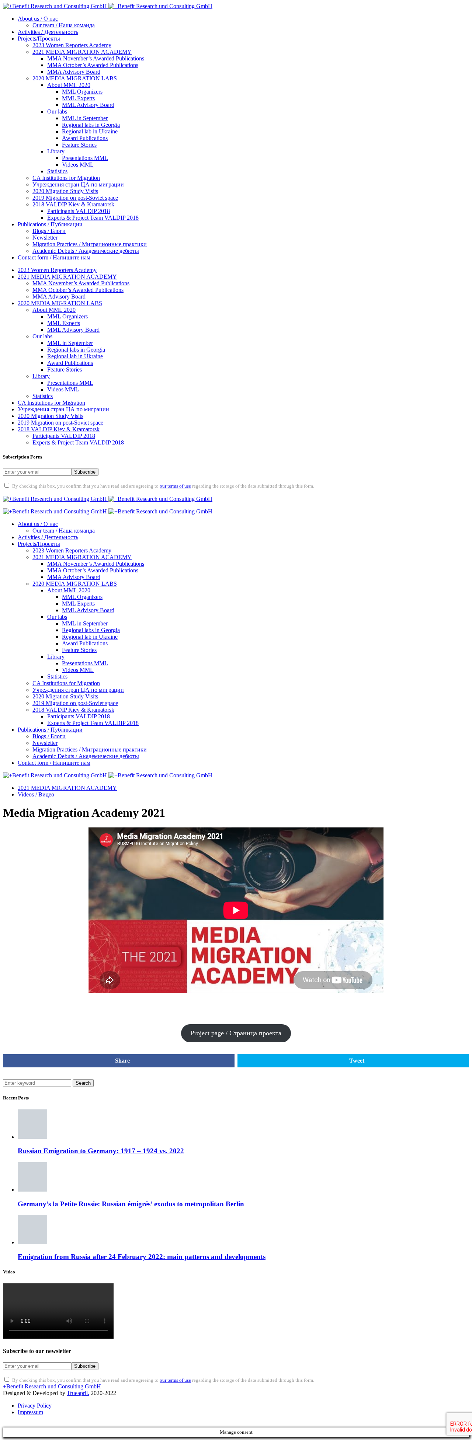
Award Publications (85, 138)
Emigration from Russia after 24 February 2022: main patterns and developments (142, 1257)
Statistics (57, 171)
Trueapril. (78, 1393)
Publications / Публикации (50, 224)
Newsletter (45, 237)
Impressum (30, 1412)
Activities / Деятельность (48, 32)
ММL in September (85, 118)
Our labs (57, 111)
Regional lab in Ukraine (90, 131)
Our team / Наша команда (63, 25)
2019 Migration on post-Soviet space (75, 198)
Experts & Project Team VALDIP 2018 (93, 218)
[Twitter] (31, 492)
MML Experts (78, 98)
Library (56, 151)
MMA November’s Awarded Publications (95, 58)
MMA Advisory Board (73, 72)
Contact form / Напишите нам (54, 257)
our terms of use (175, 486)
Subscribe (85, 472)
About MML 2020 (68, 85)
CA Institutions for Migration (66, 178)
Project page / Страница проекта (236, 1033)
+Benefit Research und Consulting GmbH (52, 1386)
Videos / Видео (36, 794)
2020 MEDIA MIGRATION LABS (74, 78)
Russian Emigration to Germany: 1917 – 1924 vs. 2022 (101, 1151)
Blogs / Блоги (49, 231)
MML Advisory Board (88, 105)
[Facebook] (12, 492)
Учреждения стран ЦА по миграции (78, 184)
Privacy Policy (35, 1405)
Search (83, 1083)
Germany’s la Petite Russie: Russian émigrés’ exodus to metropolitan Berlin (131, 1204)
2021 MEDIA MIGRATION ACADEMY (82, 52)
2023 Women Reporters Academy (71, 45)
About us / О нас (38, 18)
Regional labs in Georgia (91, 125)
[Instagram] (50, 492)
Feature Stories (79, 145)
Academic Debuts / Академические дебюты (85, 251)
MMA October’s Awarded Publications (92, 65)
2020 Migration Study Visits (65, 191)
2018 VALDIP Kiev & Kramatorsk (73, 204)
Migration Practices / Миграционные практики (89, 244)
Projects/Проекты (39, 38)
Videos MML (78, 164)
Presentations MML (85, 158)
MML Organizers (82, 91)
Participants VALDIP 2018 (78, 211)
